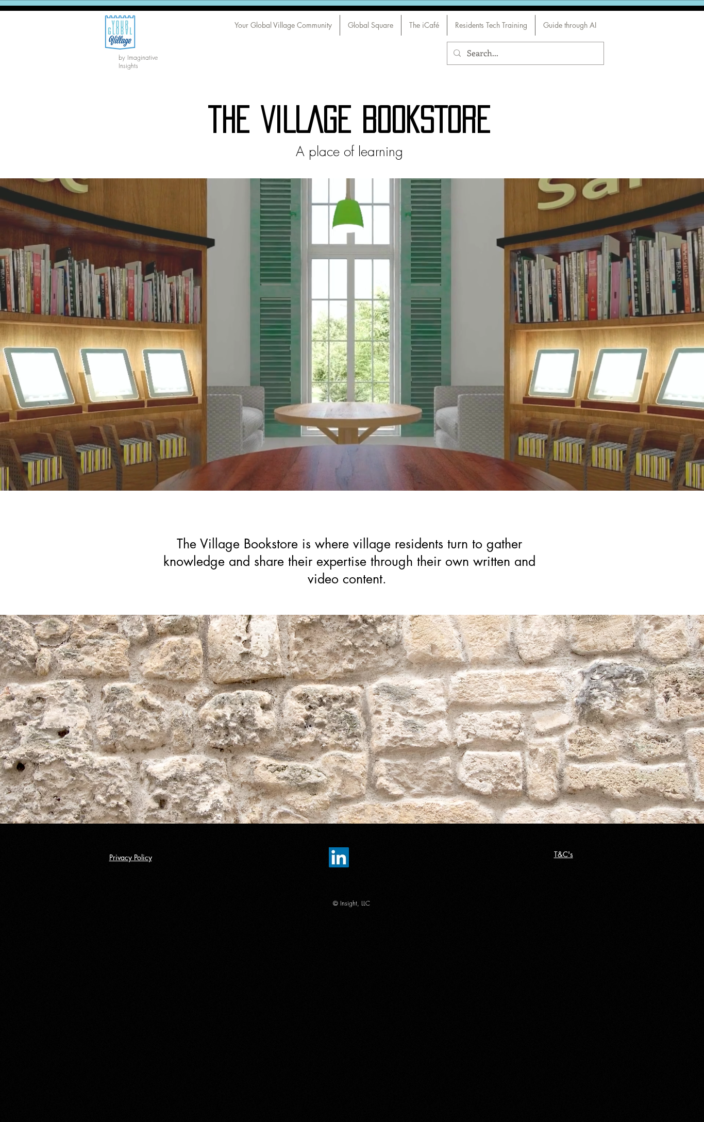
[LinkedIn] (339, 857)
